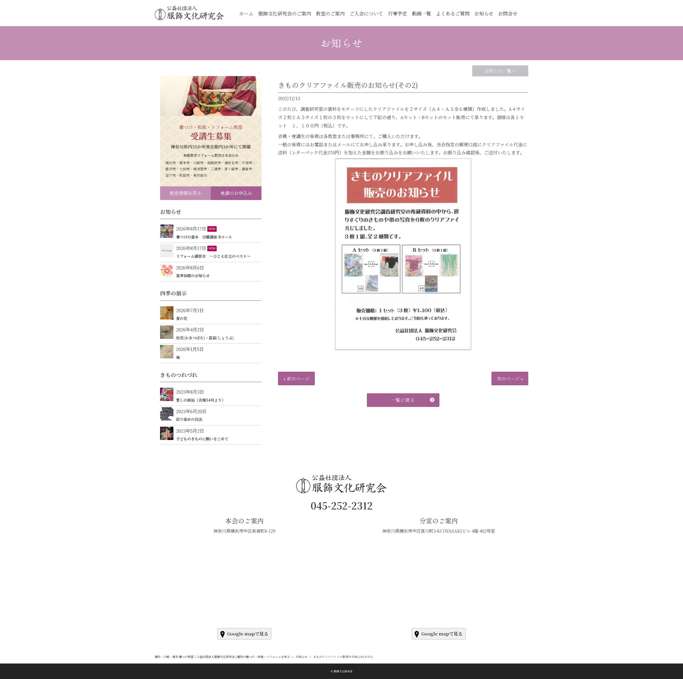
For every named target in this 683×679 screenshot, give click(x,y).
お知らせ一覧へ (500, 70)
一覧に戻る (403, 400)
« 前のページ (296, 378)
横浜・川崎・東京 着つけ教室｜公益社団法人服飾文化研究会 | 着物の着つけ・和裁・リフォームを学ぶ (222, 656)
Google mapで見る (247, 633)
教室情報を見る (185, 193)
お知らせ (341, 42)
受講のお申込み (236, 193)
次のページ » (510, 378)
